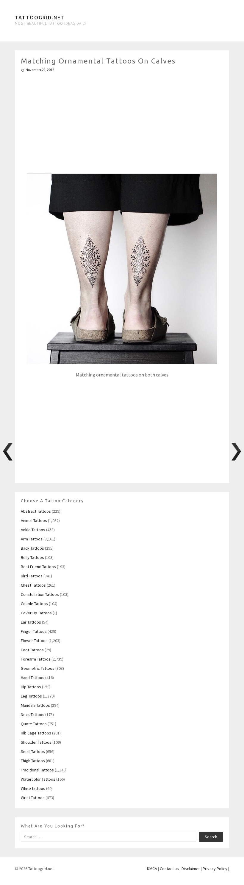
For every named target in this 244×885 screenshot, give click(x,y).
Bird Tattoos (32, 576)
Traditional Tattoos (37, 770)
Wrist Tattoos (33, 797)
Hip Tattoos (31, 686)
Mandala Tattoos (35, 705)
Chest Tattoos (33, 585)
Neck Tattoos (32, 714)
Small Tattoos (33, 751)
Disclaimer (191, 868)
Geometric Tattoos (37, 668)
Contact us (169, 868)
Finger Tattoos (34, 631)
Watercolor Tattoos (38, 779)
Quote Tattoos (34, 723)
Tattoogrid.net (40, 17)
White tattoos (33, 788)
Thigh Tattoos (33, 760)
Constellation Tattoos (40, 594)
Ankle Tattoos (33, 529)
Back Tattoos (32, 548)
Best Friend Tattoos (38, 566)
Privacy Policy (215, 868)
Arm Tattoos (32, 539)
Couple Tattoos (34, 603)
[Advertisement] (122, 120)
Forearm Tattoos (36, 659)
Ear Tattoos (31, 622)
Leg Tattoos (31, 696)
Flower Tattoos (34, 640)
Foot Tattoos (32, 649)
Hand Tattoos (32, 677)
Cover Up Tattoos (36, 613)
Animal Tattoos (34, 520)
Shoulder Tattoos (36, 742)
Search (211, 836)
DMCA (152, 868)
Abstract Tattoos (36, 511)
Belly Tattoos (32, 557)
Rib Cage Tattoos (36, 733)
